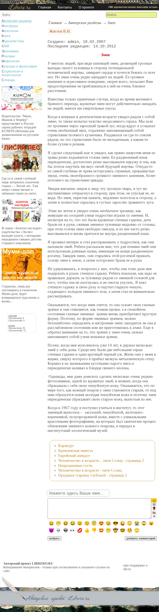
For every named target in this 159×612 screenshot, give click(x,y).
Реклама (8, 56)
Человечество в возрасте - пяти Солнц (90, 470)
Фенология (10, 31)
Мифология (10, 61)
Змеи (111, 23)
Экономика (10, 51)
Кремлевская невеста (75, 450)
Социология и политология (12, 73)
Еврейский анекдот (74, 455)
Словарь (8, 80)
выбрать (54, 538)
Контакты (65, 7)
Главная (44, 7)
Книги (6, 36)
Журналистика (13, 41)
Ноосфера (10, 26)
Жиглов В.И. (60, 31)
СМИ (5, 46)
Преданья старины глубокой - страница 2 (92, 475)
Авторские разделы (17, 21)
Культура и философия (19, 66)
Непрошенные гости (75, 465)
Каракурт (66, 445)
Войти (6, 14)
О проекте (86, 7)
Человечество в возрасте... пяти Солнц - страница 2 (101, 460)
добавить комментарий (140, 538)
